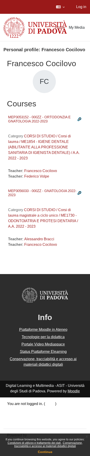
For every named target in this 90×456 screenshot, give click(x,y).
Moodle (74, 391)
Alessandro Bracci (39, 239)
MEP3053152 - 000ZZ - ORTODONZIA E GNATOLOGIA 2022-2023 (39, 119)
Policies (13, 416)
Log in (81, 7)
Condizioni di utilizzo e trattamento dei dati (34, 443)
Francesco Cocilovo (40, 171)
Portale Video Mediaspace (43, 344)
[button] (60, 7)
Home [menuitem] (60, 27)
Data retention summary (26, 410)
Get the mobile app (22, 422)
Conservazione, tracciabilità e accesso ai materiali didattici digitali (48, 444)
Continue (45, 452)
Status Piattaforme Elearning (43, 352)
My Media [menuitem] (77, 27)
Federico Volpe (36, 176)
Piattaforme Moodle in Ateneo (43, 329)
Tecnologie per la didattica (43, 337)
